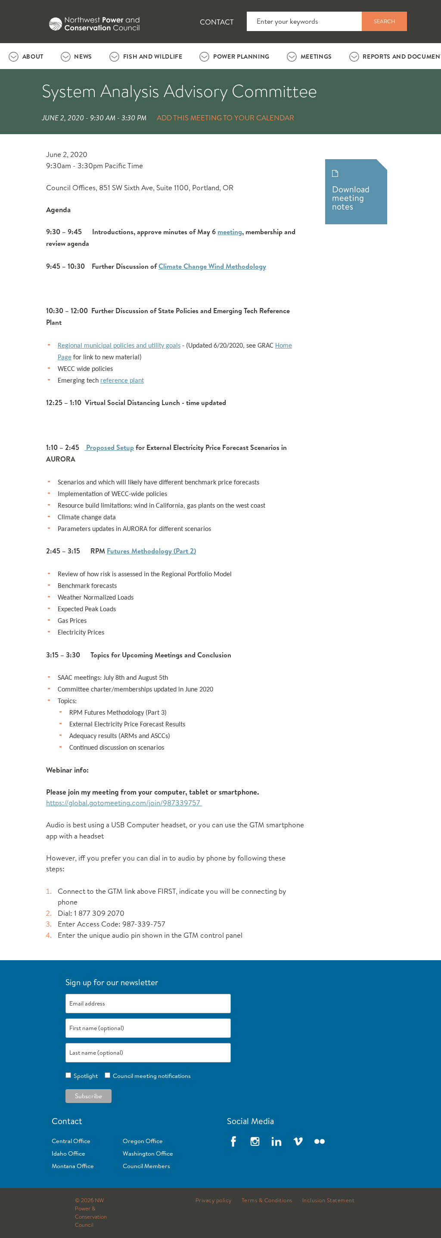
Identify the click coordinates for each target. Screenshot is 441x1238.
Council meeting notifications (150, 1075)
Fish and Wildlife (153, 56)
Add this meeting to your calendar (225, 118)
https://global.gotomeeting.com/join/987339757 (124, 803)
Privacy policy (214, 1200)
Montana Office (73, 1166)
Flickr (319, 1141)
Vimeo (298, 1141)
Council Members (146, 1166)
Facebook (233, 1141)
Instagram (254, 1141)
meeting (229, 231)
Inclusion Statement (328, 1200)
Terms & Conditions (267, 1200)
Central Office (71, 1141)
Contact (217, 22)
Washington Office (148, 1153)
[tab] (26, 56)
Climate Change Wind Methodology (212, 266)
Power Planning (241, 56)
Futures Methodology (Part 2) (151, 551)
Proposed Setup (109, 447)
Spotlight (84, 1075)
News (83, 56)
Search (384, 21)
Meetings (316, 56)
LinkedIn (276, 1141)
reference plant (122, 380)
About (32, 56)
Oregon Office (143, 1141)
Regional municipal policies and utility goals (119, 345)
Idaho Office (68, 1153)
